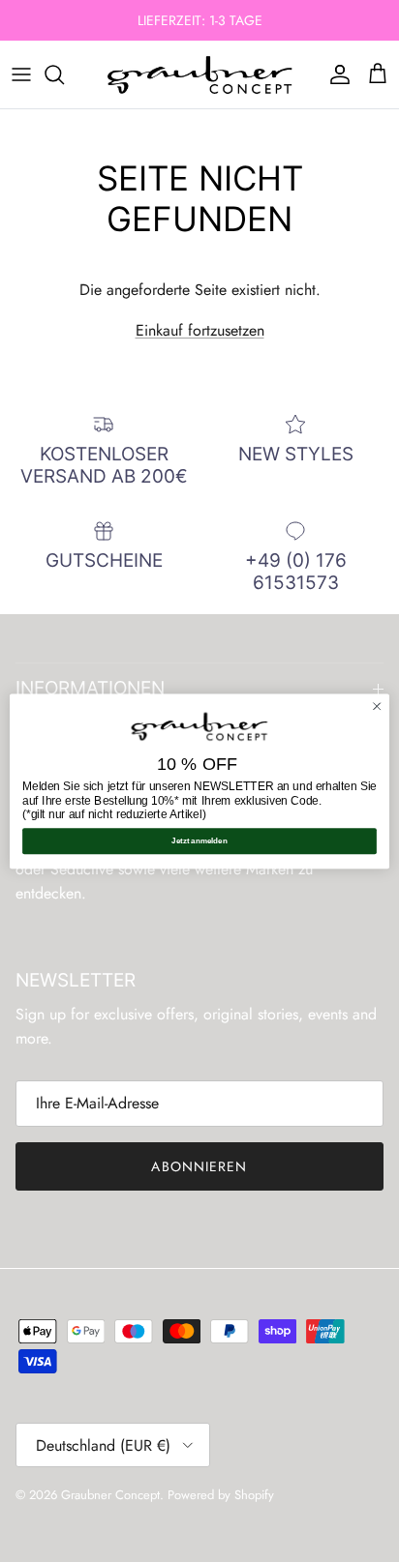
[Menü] (21, 74)
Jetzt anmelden (199, 841)
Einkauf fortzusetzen (200, 330)
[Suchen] (64, 74)
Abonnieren (199, 1166)
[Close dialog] (376, 706)
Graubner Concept (110, 1495)
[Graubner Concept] (200, 74)
